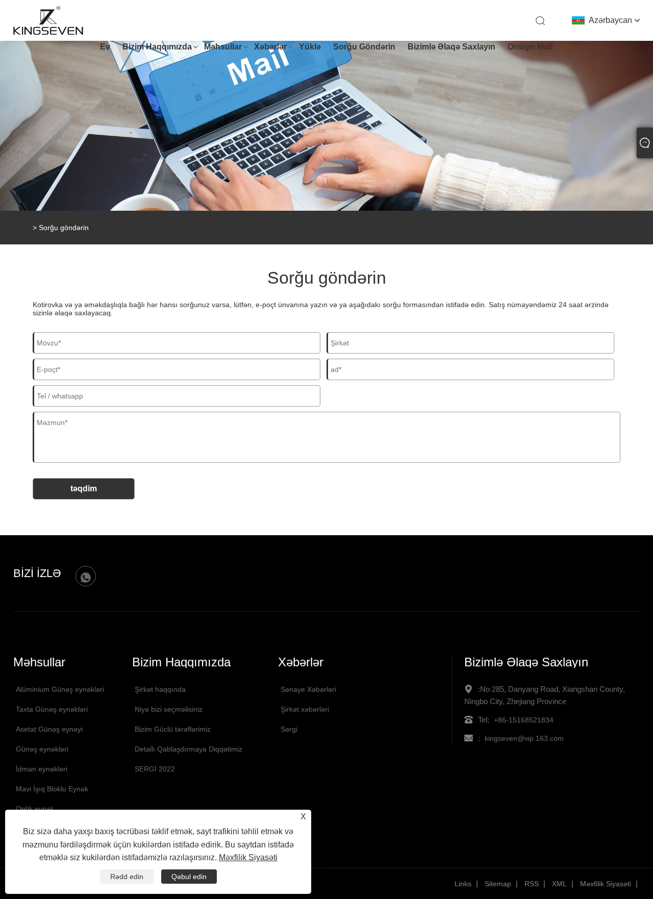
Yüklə (310, 46)
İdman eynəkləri (41, 769)
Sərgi (289, 729)
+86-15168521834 (524, 720)
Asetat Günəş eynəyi (49, 729)
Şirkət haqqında (160, 689)
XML (559, 884)
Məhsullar (223, 46)
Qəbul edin (189, 876)
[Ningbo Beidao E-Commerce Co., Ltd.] (48, 33)
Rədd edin (126, 876)
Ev (105, 46)
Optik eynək (35, 809)
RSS (531, 884)
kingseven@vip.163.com (524, 738)
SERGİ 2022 (155, 769)
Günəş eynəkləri (42, 749)
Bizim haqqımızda (157, 46)
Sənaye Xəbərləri (308, 689)
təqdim (83, 488)
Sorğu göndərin (364, 46)
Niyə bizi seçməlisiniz (169, 709)
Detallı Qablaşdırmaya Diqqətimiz (188, 749)
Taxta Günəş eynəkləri (52, 709)
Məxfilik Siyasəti (605, 884)
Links (463, 884)
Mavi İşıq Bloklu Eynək (52, 789)
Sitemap (498, 884)
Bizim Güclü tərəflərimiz (173, 729)
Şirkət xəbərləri (305, 709)
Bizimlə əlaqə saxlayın (451, 46)
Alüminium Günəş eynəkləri (60, 689)
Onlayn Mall (530, 46)
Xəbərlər (270, 46)
